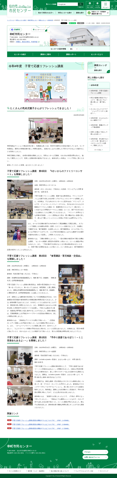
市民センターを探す (21, 20)
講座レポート (42, 20)
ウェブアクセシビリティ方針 (84, 471)
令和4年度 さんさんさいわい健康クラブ (99, 119)
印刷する (81, 23)
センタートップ (40, 29)
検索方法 (81, 7)
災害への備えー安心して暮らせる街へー (99, 133)
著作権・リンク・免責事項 (36, 471)
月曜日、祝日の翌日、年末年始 (26, 42)
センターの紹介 (20, 54)
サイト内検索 (52, 4)
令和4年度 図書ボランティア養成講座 (99, 126)
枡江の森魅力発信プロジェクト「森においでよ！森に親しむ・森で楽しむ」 (99, 101)
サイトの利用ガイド (15, 471)
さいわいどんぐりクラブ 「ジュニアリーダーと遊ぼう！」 (100, 111)
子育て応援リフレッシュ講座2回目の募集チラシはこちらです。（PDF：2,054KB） (41, 424)
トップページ (10, 20)
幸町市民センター (32, 20)
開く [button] (71, 49)
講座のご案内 (46, 54)
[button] (105, 5)
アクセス (87, 452)
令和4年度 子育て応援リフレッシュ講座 (99, 92)
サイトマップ (104, 471)
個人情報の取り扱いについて (60, 471)
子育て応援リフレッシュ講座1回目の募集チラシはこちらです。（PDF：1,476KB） (41, 420)
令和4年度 (50, 20)
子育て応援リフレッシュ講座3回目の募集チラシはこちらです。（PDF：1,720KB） (41, 428)
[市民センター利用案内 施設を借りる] (98, 13)
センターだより (97, 54)
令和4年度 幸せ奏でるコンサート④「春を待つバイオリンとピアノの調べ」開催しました (99, 142)
